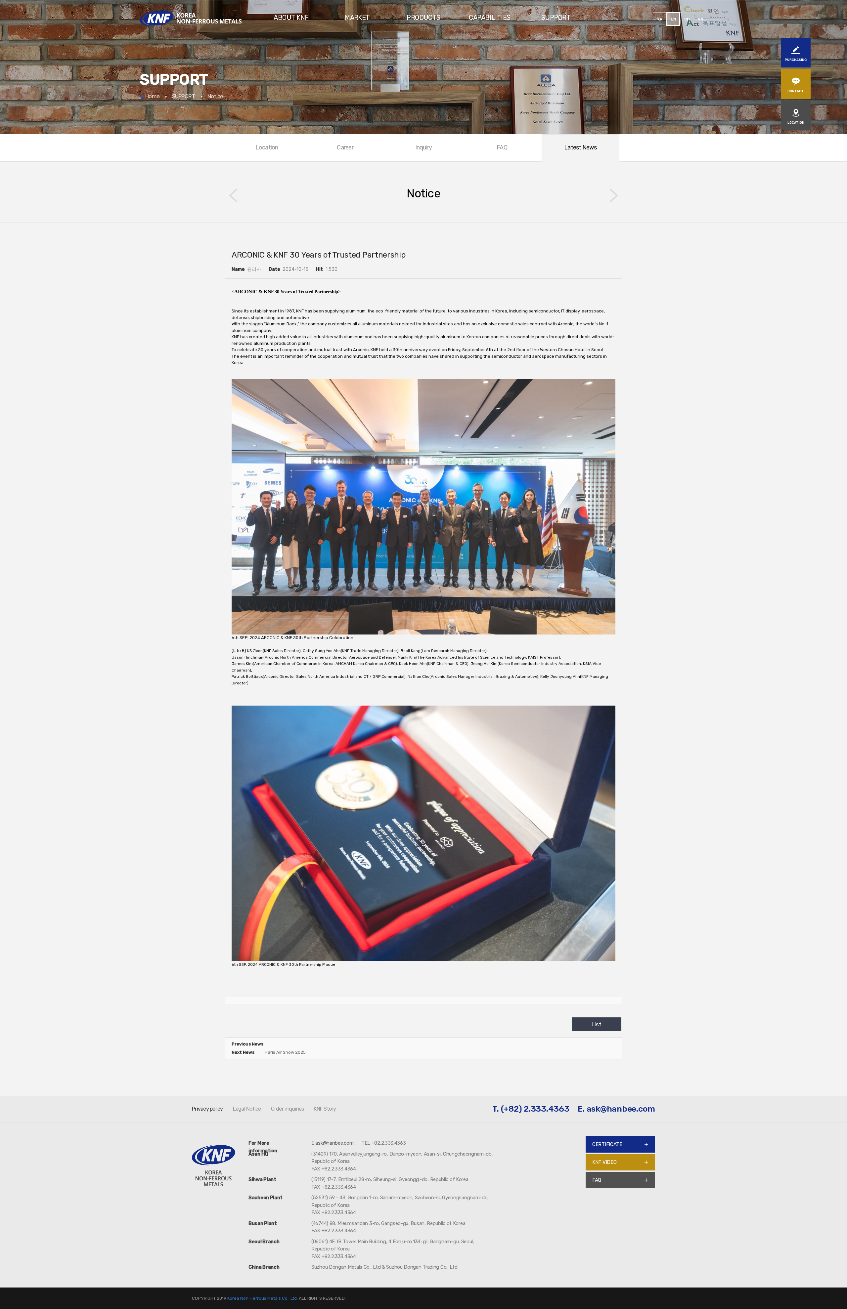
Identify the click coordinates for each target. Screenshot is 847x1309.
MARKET (357, 17)
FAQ (596, 1180)
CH (687, 19)
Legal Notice (247, 1109)
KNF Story (325, 1109)
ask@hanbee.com (621, 1109)
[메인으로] (191, 18)
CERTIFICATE (607, 1144)
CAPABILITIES (489, 17)
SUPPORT (555, 17)
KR (659, 19)
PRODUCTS (423, 17)
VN (700, 19)
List (597, 1024)
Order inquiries (287, 1109)
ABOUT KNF (291, 17)
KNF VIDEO (604, 1162)
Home (149, 96)
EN (673, 19)
